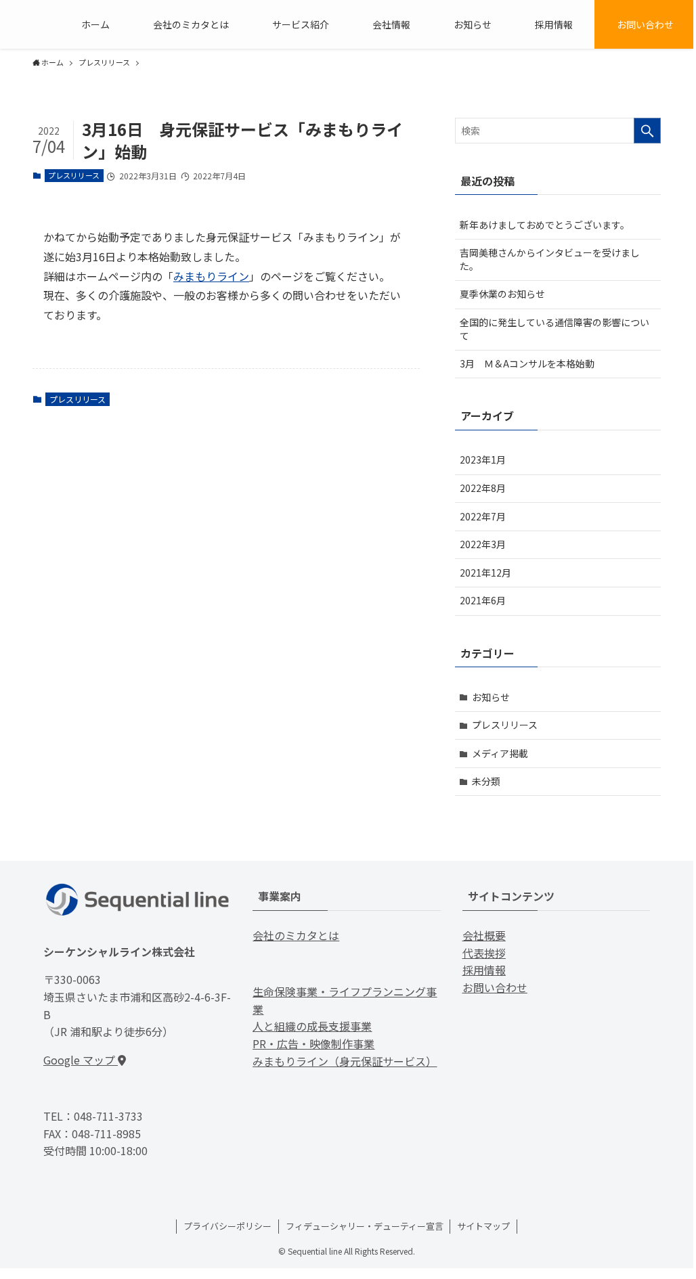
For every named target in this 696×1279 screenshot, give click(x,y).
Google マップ (80, 1060)
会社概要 (484, 935)
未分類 (486, 781)
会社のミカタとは (296, 935)
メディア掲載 (500, 753)
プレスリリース (74, 175)
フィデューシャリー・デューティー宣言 (364, 1225)
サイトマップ (483, 1225)
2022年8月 (483, 488)
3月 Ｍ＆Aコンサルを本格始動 (527, 363)
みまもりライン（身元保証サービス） (345, 1061)
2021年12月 (485, 572)
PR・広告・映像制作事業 (313, 1043)
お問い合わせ (494, 987)
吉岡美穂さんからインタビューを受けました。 (550, 259)
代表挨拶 (484, 953)
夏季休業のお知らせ (502, 293)
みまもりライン (211, 276)
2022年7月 (483, 516)
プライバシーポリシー (227, 1225)
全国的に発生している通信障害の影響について (554, 328)
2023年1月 (483, 459)
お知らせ (491, 697)
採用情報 (484, 970)
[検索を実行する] (647, 130)
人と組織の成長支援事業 (312, 1026)
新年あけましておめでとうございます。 (545, 224)
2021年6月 (483, 600)
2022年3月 (483, 544)
